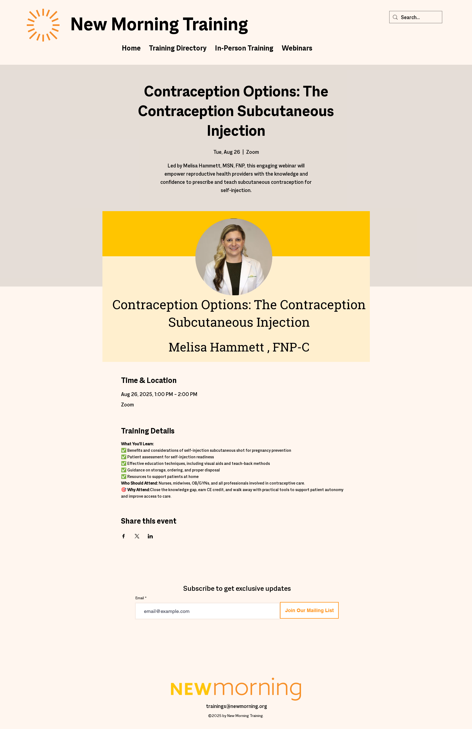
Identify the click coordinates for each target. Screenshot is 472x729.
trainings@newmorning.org (236, 706)
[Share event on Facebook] (123, 536)
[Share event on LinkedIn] (150, 536)
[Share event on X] (137, 536)
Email (139, 598)
